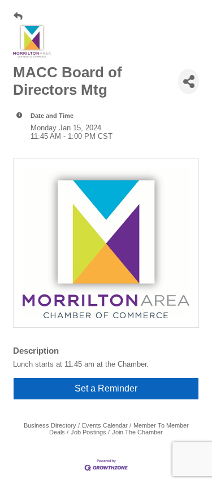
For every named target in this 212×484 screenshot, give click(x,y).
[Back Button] (18, 16)
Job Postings (88, 432)
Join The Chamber (137, 432)
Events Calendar (105, 425)
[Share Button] (188, 81)
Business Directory (50, 425)
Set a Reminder (106, 388)
